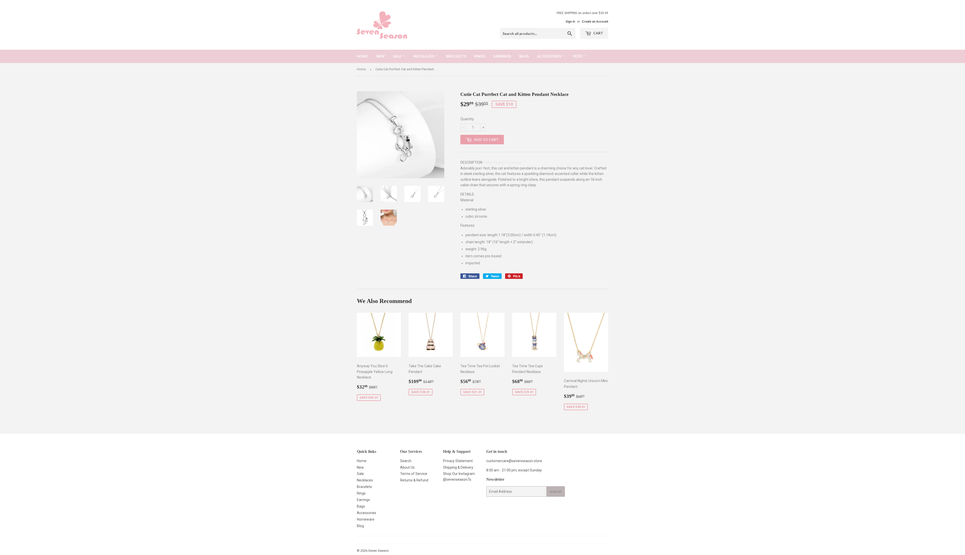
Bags (524, 56)
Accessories (549, 56)
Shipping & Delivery (458, 467)
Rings (479, 56)
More (578, 56)
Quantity (467, 119)
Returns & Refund (414, 480)
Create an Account (595, 21)
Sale (397, 56)
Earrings (502, 56)
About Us (407, 467)
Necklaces (424, 56)
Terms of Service (413, 474)
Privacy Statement (458, 461)
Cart (598, 33)
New (380, 56)
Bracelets (456, 56)
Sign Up (556, 492)
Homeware (365, 519)
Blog (360, 526)
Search (405, 461)
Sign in (570, 21)
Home (362, 56)
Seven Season (378, 550)
